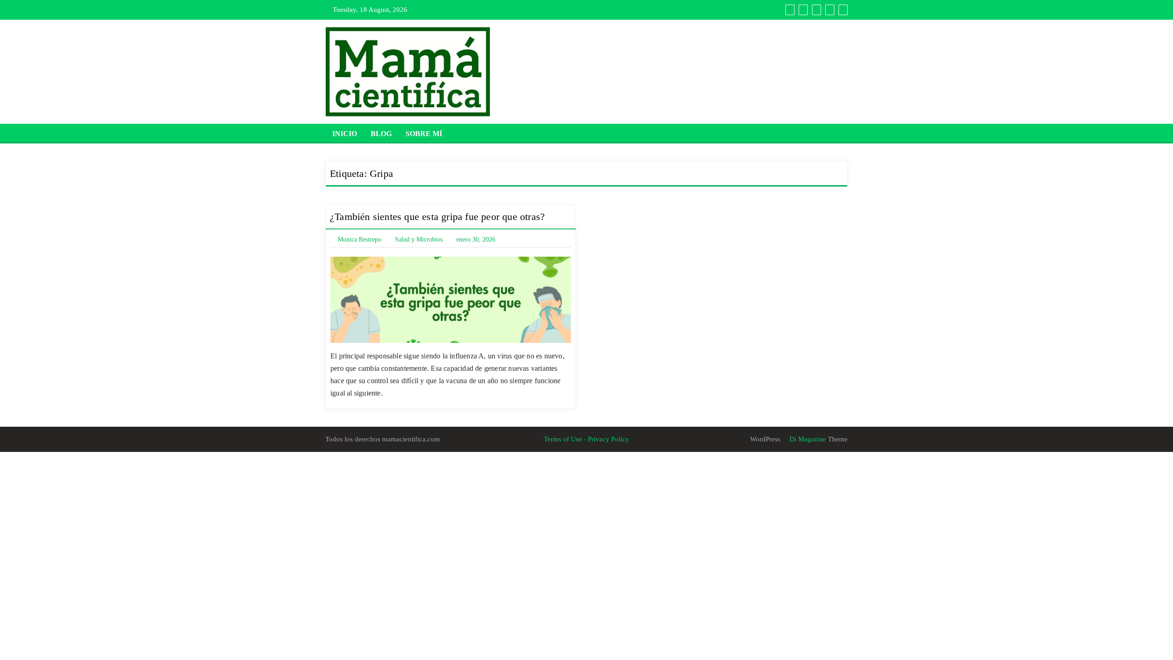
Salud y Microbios (419, 239)
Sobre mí (424, 134)
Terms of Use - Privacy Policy (586, 439)
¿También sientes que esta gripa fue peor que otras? (437, 216)
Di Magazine (807, 439)
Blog (381, 134)
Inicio (344, 134)
